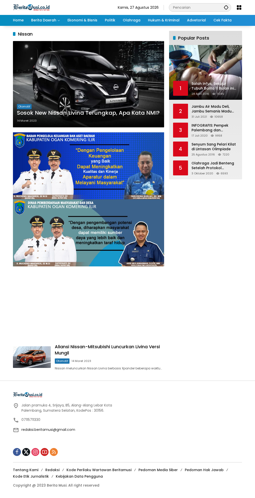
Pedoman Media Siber (158, 469)
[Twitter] (26, 452)
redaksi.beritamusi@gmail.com (48, 429)
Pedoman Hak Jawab (204, 469)
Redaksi (52, 469)
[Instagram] (35, 452)
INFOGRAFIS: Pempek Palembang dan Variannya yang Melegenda (209, 128)
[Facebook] (17, 452)
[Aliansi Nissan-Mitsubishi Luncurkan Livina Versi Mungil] (32, 357)
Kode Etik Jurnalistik (31, 476)
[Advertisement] (88, 306)
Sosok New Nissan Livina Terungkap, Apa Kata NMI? (88, 113)
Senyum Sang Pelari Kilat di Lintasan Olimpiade (213, 147)
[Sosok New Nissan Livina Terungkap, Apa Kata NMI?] (88, 84)
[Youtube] (45, 452)
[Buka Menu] (239, 7)
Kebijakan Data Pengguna (79, 476)
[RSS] (54, 452)
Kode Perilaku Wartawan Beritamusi (98, 469)
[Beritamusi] (31, 7)
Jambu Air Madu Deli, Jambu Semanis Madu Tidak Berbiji (211, 109)
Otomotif (24, 106)
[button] (226, 7)
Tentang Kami (25, 469)
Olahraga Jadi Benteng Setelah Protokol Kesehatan (212, 166)
